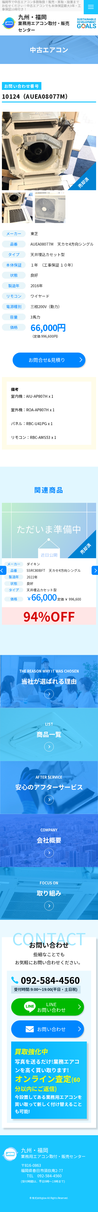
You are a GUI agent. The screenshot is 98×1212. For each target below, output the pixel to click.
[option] (49, 564)
